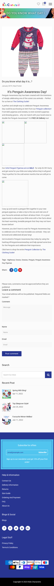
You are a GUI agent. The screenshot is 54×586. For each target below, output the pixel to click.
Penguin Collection (32, 249)
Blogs (4, 520)
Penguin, (32, 260)
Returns (5, 489)
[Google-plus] (28, 528)
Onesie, (19, 260)
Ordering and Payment (11, 497)
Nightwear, (11, 260)
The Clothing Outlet (21, 101)
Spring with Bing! (19, 390)
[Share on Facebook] (11, 270)
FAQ (3, 502)
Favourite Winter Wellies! (22, 417)
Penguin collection (43, 109)
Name (4, 327)
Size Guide (6, 493)
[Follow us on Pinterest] (20, 270)
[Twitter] (16, 528)
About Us (5, 506)
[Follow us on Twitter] (16, 270)
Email (4, 339)
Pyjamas (9, 263)
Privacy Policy (7, 543)
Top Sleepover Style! (20, 403)
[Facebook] (4, 528)
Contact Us (6, 481)
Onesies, (25, 260)
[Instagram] (10, 528)
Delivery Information (10, 485)
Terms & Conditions (10, 547)
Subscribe (43, 452)
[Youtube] (22, 528)
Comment (6, 302)
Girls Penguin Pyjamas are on (19, 168)
